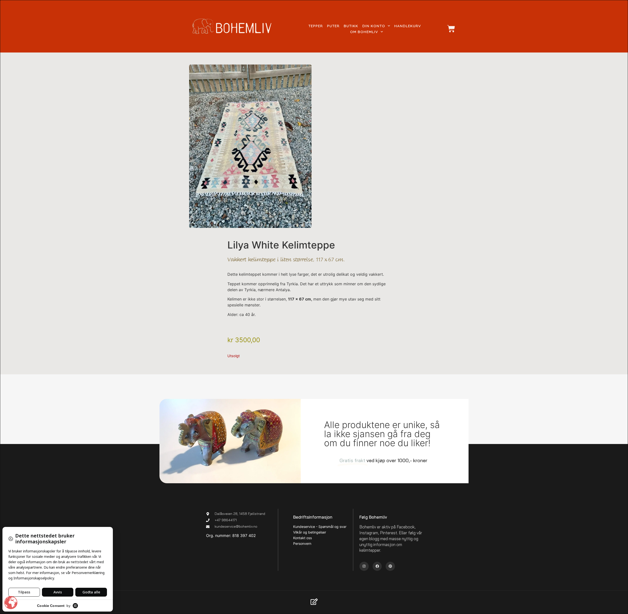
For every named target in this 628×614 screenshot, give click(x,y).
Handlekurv (407, 26)
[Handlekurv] (448, 29)
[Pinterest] (390, 566)
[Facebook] (377, 566)
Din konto (373, 26)
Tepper (315, 26)
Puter (333, 26)
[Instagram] (364, 566)
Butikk (351, 26)
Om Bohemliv (364, 31)
